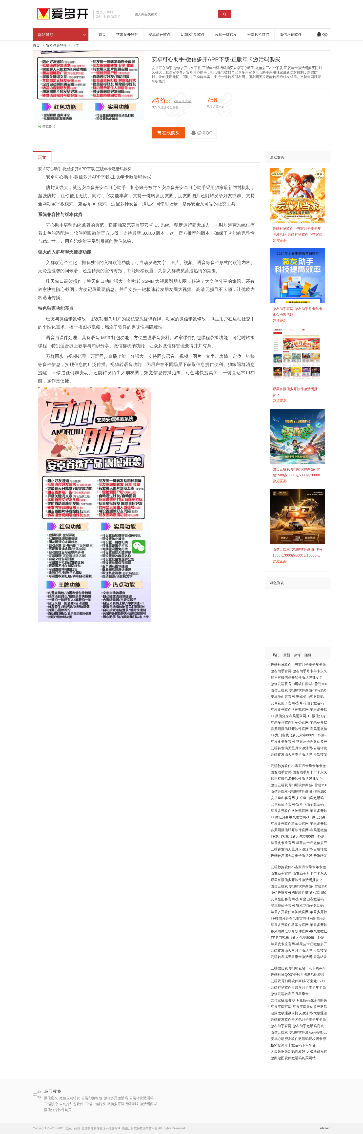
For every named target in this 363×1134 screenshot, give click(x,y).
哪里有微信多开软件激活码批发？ (297, 677)
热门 (276, 655)
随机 (307, 655)
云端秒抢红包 (258, 34)
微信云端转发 (299, 597)
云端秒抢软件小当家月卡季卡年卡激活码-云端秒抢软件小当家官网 (297, 234)
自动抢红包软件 (283, 618)
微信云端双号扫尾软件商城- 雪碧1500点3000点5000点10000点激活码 (296, 475)
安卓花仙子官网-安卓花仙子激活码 (297, 703)
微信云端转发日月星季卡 (290, 994)
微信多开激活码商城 (286, 625)
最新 (286, 655)
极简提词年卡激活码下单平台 (293, 1045)
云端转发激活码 (283, 611)
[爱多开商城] (61, 18)
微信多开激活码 (308, 604)
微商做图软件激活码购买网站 (293, 1058)
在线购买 (171, 132)
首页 (102, 34)
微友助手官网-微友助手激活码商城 (297, 1026)
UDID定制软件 (193, 34)
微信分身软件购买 (306, 632)
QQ (325, 35)
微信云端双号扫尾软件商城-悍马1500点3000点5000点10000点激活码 (297, 555)
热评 (297, 655)
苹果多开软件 (127, 34)
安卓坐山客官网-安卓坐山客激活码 (297, 697)
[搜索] (224, 14)
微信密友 (278, 597)
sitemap (325, 1128)
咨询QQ (205, 132)
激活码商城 (280, 632)
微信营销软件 (291, 34)
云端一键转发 (226, 34)
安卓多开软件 (159, 34)
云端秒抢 (306, 611)
